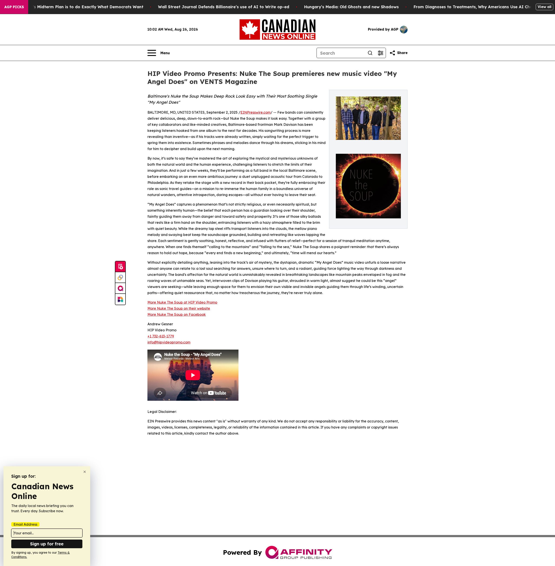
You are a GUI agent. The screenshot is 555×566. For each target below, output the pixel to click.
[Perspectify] (120, 277)
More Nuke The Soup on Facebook (176, 314)
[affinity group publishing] (120, 288)
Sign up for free (47, 543)
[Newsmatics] (120, 299)
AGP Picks (14, 7)
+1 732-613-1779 (160, 336)
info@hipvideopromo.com (168, 342)
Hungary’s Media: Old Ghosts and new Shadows (351, 6)
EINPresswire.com (255, 112)
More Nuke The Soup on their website (178, 308)
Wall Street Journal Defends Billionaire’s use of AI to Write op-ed (223, 6)
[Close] (85, 472)
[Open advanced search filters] (380, 53)
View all (544, 7)
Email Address (25, 524)
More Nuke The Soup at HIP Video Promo (182, 302)
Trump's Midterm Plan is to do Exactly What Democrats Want (81, 6)
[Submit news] (120, 266)
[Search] (370, 53)
